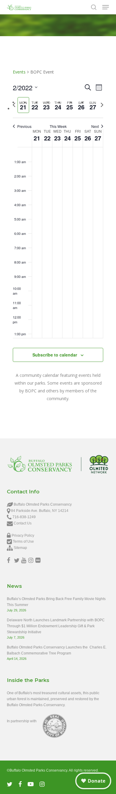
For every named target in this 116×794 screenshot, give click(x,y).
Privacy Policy (23, 535)
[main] (58, 238)
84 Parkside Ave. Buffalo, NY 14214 (39, 511)
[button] (105, 7)
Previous (24, 126)
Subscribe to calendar (54, 355)
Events (19, 72)
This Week (58, 126)
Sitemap (20, 548)
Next (95, 126)
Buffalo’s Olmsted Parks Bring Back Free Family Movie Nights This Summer (56, 602)
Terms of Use (23, 541)
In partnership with (22, 721)
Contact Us (23, 523)
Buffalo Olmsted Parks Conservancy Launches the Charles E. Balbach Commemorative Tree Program (56, 650)
